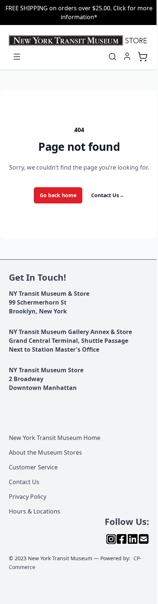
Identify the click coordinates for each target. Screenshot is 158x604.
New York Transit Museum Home (54, 438)
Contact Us (107, 195)
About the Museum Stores (45, 452)
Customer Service (33, 467)
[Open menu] (17, 57)
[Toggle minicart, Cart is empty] (142, 56)
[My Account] (127, 56)
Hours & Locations (34, 511)
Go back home (58, 195)
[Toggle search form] (112, 57)
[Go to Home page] (79, 40)
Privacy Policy (27, 497)
